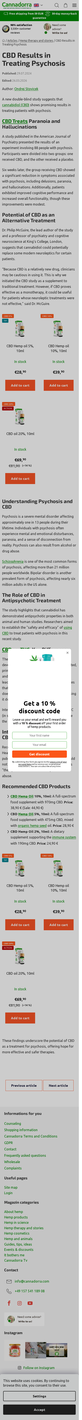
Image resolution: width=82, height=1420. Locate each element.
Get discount (39, 754)
